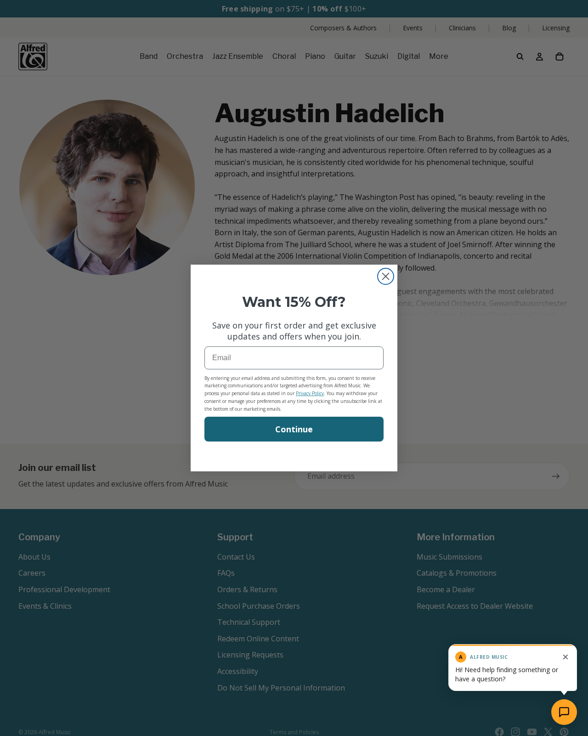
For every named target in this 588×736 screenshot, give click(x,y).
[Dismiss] (565, 657)
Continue (294, 429)
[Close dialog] (386, 276)
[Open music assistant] (564, 712)
